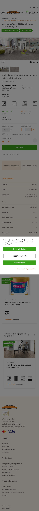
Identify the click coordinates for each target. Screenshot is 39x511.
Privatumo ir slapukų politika (26, 269)
